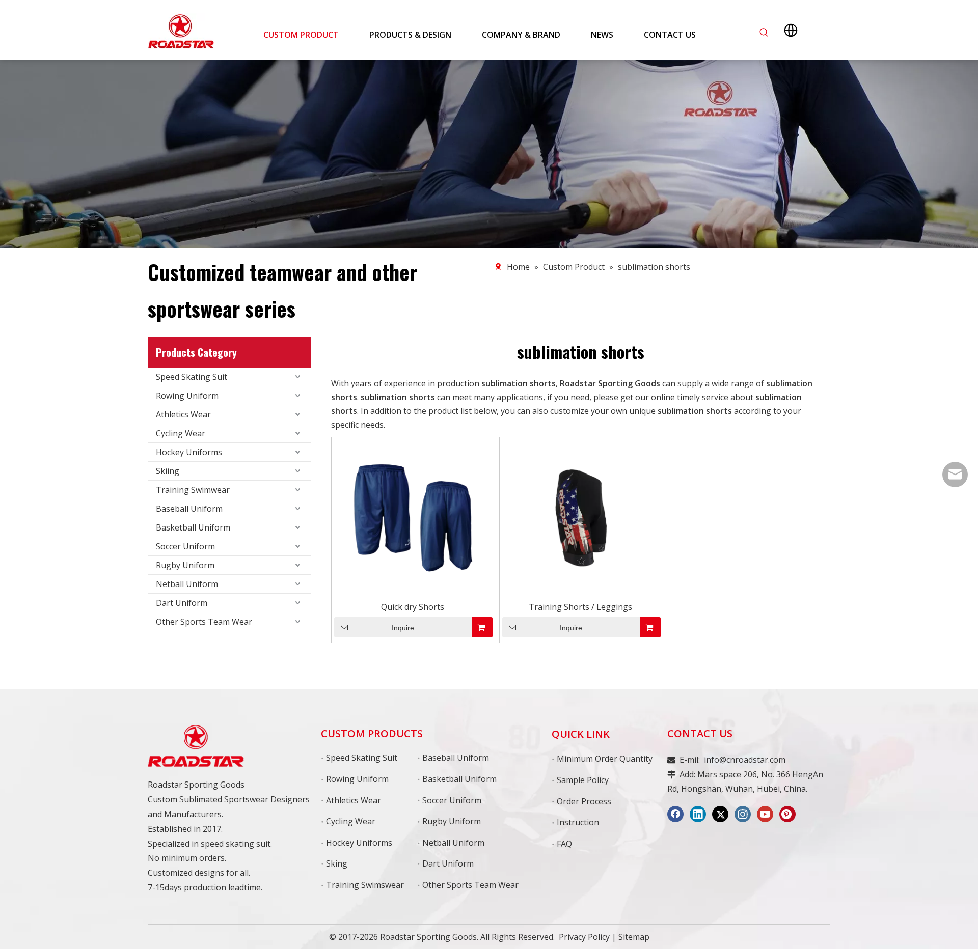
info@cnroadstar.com (744, 759)
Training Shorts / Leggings (580, 607)
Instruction (578, 822)
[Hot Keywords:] (764, 32)
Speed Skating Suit (191, 376)
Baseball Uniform (189, 508)
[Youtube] (765, 814)
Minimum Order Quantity (605, 758)
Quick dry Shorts (412, 607)
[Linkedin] (698, 814)
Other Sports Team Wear (204, 621)
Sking (336, 863)
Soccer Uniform (185, 546)
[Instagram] (743, 814)
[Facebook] (675, 814)
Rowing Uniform (187, 395)
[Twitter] (720, 814)
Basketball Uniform (193, 527)
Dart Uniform (181, 602)
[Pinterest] (787, 814)
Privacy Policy (584, 936)
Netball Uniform (187, 584)
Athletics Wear (183, 414)
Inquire (403, 628)
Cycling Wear (180, 433)
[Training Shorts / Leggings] (580, 517)
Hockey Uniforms (189, 452)
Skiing (167, 471)
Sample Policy (583, 780)
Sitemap (633, 936)
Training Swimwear (193, 489)
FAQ (564, 843)
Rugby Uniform (185, 565)
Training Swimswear (365, 884)
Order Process (584, 801)
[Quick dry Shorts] (412, 517)
